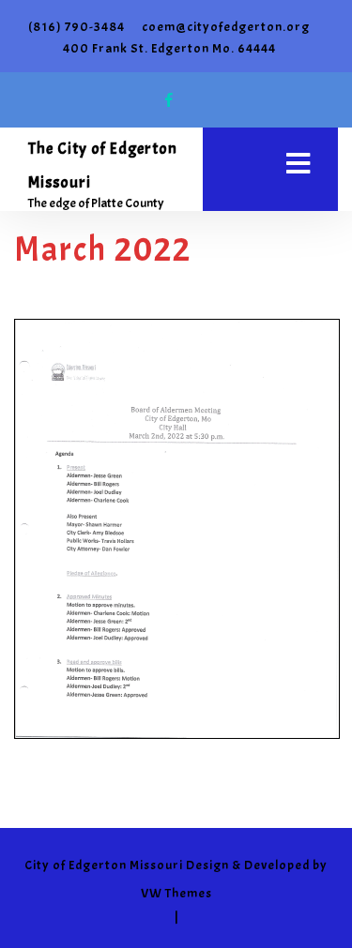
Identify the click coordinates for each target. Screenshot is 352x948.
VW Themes (176, 893)
